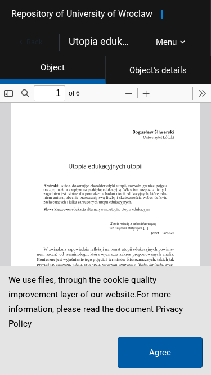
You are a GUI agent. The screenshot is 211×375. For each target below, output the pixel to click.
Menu (166, 42)
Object (53, 67)
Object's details (158, 70)
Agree (160, 352)
